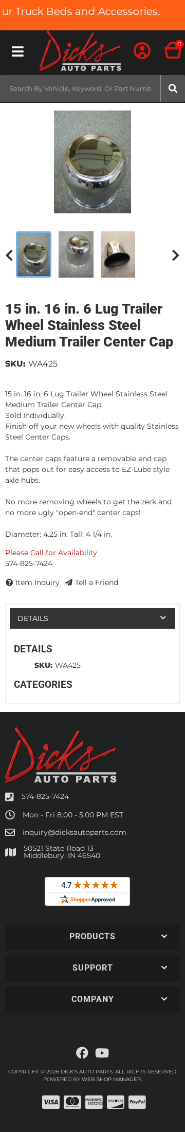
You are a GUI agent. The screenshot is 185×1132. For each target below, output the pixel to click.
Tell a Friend (96, 582)
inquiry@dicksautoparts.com (74, 832)
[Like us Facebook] (82, 1053)
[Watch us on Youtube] (102, 1053)
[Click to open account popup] (142, 51)
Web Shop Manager (111, 1079)
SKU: (15, 364)
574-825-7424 (45, 796)
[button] (92, 88)
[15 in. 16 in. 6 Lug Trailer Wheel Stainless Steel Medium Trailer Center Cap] (92, 162)
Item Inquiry (37, 582)
